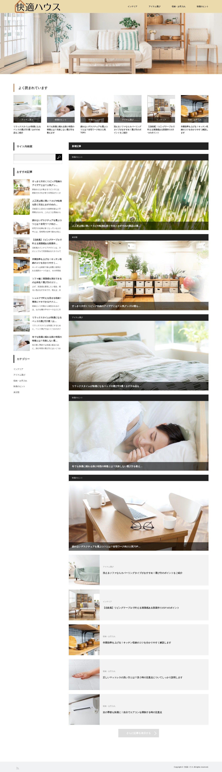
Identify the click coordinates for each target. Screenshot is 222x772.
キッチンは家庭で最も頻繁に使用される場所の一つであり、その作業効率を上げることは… (46, 270)
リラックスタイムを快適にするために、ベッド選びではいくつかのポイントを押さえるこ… (46, 329)
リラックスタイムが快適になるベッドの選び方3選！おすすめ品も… (107, 386)
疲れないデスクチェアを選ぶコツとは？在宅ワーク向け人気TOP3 (94, 129)
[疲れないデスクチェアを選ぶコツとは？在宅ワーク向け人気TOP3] (139, 516)
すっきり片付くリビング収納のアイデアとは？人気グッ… (47, 183)
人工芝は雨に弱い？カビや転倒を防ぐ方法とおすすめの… (47, 203)
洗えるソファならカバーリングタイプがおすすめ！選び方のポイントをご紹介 (127, 129)
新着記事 (76, 146)
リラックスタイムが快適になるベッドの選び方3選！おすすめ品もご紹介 (27, 129)
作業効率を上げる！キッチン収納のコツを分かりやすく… (47, 261)
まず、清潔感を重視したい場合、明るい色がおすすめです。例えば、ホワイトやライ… (46, 290)
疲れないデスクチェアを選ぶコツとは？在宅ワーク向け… (47, 222)
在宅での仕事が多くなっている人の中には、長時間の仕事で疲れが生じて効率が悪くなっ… (46, 231)
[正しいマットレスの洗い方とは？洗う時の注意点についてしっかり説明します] (84, 674)
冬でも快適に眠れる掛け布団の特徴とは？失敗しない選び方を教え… (107, 466)
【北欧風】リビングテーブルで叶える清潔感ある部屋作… (47, 241)
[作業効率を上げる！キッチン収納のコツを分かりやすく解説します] (84, 639)
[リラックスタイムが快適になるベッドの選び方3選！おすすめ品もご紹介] (139, 355)
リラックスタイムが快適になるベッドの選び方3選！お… (47, 319)
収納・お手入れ (178, 6)
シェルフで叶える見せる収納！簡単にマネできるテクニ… (47, 300)
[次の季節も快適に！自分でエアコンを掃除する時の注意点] (84, 709)
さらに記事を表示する (138, 733)
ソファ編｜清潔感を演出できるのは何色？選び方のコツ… (47, 280)
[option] (111, 43)
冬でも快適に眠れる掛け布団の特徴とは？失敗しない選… (47, 339)
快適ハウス (188, 767)
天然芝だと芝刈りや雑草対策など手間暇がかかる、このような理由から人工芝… (46, 212)
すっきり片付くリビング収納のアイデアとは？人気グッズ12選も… (106, 306)
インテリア (132, 6)
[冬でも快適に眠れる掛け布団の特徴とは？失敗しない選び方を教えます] (139, 436)
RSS (17, 768)
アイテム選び (154, 6)
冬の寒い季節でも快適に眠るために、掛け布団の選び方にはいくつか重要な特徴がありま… (46, 348)
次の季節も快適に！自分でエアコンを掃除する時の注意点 (132, 712)
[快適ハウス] (37, 6)
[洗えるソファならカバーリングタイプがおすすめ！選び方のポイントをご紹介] (84, 570)
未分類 (74, 237)
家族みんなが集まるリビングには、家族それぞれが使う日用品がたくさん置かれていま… (46, 192)
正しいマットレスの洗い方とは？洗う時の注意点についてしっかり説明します (143, 677)
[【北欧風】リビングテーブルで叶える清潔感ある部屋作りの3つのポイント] (84, 605)
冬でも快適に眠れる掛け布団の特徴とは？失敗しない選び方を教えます (60, 129)
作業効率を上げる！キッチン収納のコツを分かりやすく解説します (194, 129)
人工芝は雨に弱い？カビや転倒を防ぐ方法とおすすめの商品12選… (106, 226)
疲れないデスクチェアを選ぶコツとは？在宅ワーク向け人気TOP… (106, 546)
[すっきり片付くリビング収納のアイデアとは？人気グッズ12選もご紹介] (139, 275)
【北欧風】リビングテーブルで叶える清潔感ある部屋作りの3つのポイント (161, 129)
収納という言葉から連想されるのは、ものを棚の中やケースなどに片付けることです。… (46, 309)
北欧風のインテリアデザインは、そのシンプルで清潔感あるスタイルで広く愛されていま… (46, 251)
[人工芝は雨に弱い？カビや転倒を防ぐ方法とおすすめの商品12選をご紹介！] (139, 195)
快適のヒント (203, 6)
